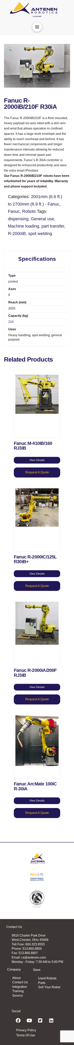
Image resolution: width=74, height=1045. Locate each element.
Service (17, 995)
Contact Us (20, 982)
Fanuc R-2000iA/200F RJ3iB (35, 673)
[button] (37, 27)
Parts (41, 982)
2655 (11, 308)
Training (18, 991)
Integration (19, 986)
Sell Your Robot (49, 987)
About (16, 978)
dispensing (18, 218)
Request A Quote (37, 472)
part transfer (52, 226)
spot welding (40, 233)
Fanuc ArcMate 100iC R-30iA (35, 786)
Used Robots (47, 978)
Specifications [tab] (37, 259)
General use (42, 218)
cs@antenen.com (33, 957)
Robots (29, 211)
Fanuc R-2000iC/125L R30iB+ (35, 559)
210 (11, 321)
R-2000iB (17, 233)
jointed (13, 281)
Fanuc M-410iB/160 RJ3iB (33, 446)
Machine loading (23, 226)
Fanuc (14, 211)
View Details (37, 460)
